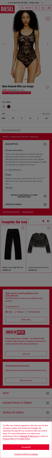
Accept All (26, 447)
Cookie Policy (24, 439)
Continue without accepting (26, 454)
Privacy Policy (8, 439)
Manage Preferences (29, 436)
